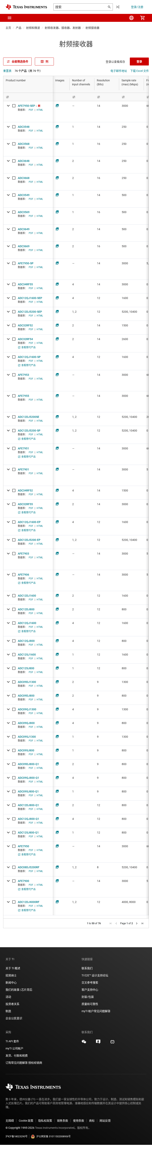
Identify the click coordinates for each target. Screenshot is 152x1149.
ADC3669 (23, 246)
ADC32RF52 (25, 325)
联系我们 (87, 968)
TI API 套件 (12, 1041)
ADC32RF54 (25, 339)
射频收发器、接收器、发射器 (63, 27)
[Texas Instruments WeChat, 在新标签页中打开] (84, 1043)
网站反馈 (105, 1120)
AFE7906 (23, 574)
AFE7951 (23, 448)
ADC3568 (23, 143)
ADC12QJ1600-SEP (30, 298)
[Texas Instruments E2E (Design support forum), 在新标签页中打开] (98, 1043)
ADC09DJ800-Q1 (28, 764)
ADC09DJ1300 (27, 682)
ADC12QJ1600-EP (29, 522)
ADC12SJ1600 (27, 654)
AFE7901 (23, 469)
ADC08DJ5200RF (28, 867)
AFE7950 (23, 846)
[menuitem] (131, 18)
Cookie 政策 (26, 1120)
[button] (9, 18)
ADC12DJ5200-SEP (30, 311)
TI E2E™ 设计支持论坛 (95, 975)
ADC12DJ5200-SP (29, 430)
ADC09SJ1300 (27, 736)
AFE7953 (23, 374)
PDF (31, 110)
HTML (40, 110)
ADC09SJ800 (26, 750)
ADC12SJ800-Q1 (28, 832)
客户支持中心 (90, 989)
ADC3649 (23, 229)
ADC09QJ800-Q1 (28, 777)
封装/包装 (88, 996)
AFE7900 (23, 881)
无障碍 (10, 1120)
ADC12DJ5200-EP (29, 539)
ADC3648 (23, 160)
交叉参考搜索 (90, 982)
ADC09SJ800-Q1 (28, 791)
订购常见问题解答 (17, 1062)
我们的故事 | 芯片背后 (19, 989)
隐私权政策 (45, 1120)
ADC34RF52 (25, 490)
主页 (8, 27)
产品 (18, 27)
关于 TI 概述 (13, 968)
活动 (8, 996)
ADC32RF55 (25, 504)
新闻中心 (11, 982)
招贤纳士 (11, 975)
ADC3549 (23, 195)
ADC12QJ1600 (27, 623)
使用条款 (78, 1120)
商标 (92, 1120)
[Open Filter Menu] (28, 97)
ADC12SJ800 (26, 668)
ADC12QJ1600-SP (29, 357)
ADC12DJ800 (26, 609)
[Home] (26, 7)
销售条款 (62, 1120)
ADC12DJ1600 (27, 595)
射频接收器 (92, 27)
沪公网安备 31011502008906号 (53, 1136)
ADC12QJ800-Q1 (28, 818)
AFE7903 (23, 553)
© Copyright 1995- (20, 1127)
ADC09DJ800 (26, 695)
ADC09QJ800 (26, 723)
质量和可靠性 (90, 1004)
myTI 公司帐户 (14, 1048)
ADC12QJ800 (26, 640)
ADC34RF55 (25, 284)
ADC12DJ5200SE (28, 416)
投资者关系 (12, 1004)
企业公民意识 (14, 1018)
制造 (8, 1011)
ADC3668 (23, 178)
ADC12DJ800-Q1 (28, 805)
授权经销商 (35, 1062)
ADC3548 (23, 126)
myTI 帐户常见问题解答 (96, 1011)
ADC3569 (23, 212)
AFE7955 (23, 395)
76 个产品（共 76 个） (28, 70)
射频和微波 (33, 27)
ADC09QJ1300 (27, 709)
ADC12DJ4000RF (28, 902)
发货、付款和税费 (17, 1055)
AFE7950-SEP (26, 105)
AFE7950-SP (25, 263)
